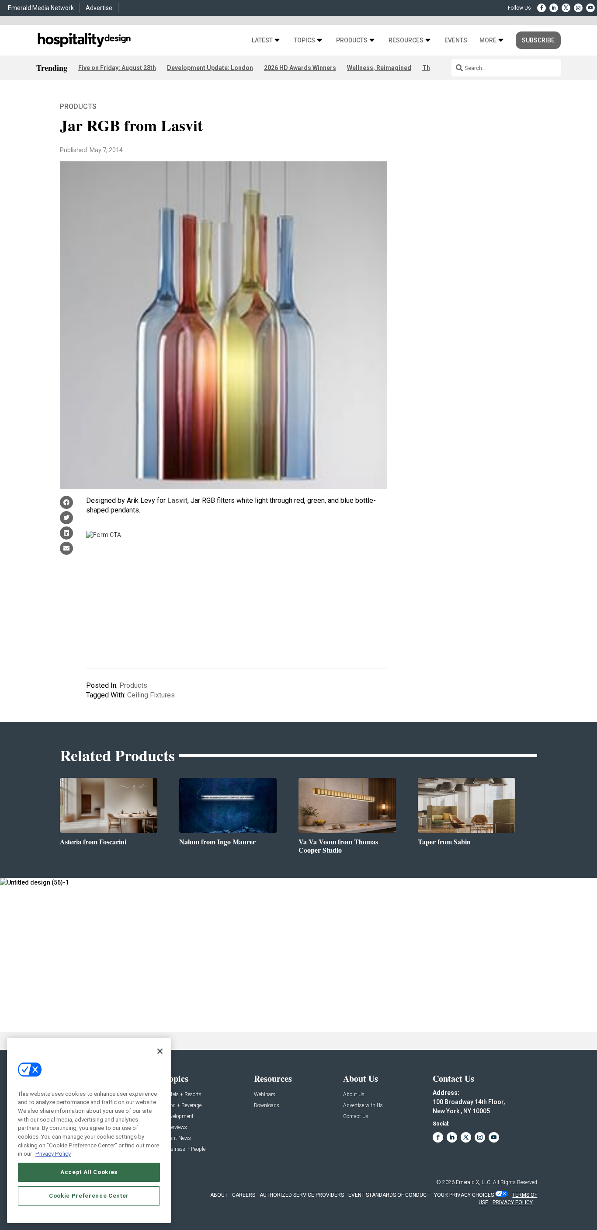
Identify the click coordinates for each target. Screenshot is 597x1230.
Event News (177, 1138)
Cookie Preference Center (89, 1195)
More (487, 40)
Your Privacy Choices (464, 1195)
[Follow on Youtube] (590, 7)
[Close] (160, 1051)
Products (352, 40)
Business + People (184, 1149)
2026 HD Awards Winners (300, 67)
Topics (304, 40)
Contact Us (355, 1116)
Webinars (264, 1095)
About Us (353, 1095)
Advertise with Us (363, 1105)
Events (455, 40)
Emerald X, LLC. (474, 1182)
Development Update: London (210, 67)
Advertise (99, 8)
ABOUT (219, 1195)
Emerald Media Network (41, 8)
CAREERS (243, 1195)
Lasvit (177, 500)
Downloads (266, 1105)
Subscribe (538, 40)
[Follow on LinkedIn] (553, 7)
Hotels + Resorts (182, 1095)
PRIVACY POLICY (513, 1202)
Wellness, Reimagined (379, 67)
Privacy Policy (53, 1153)
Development (179, 1116)
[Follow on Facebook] (541, 7)
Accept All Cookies (89, 1172)
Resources (406, 40)
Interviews (175, 1127)
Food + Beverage (182, 1105)
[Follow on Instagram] (578, 7)
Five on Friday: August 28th (117, 67)
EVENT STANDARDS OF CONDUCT (389, 1195)
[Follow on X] (566, 7)
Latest (262, 40)
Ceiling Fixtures (151, 695)
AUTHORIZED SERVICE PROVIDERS (302, 1195)
